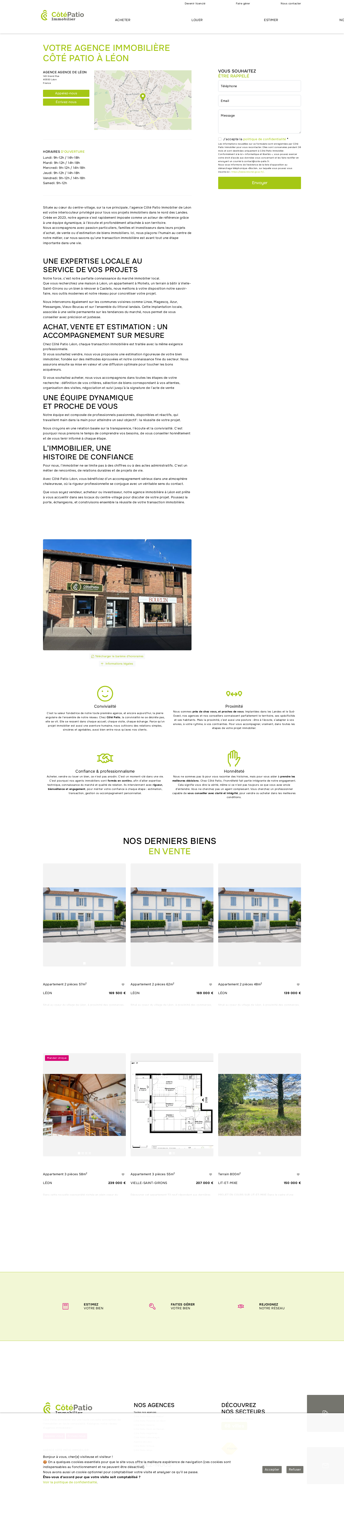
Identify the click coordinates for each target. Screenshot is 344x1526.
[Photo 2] (82, 1153)
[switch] (219, 139)
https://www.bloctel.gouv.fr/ (248, 171)
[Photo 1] (84, 963)
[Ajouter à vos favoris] (123, 984)
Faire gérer (243, 3)
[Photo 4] (90, 1153)
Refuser (295, 1469)
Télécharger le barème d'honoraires (119, 656)
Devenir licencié (195, 3)
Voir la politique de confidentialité (70, 1482)
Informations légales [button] (119, 663)
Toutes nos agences (145, 1412)
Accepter (272, 1469)
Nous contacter (291, 3)
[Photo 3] (86, 1153)
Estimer (271, 20)
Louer (197, 20)
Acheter (123, 20)
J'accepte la (255, 139)
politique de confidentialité (264, 139)
